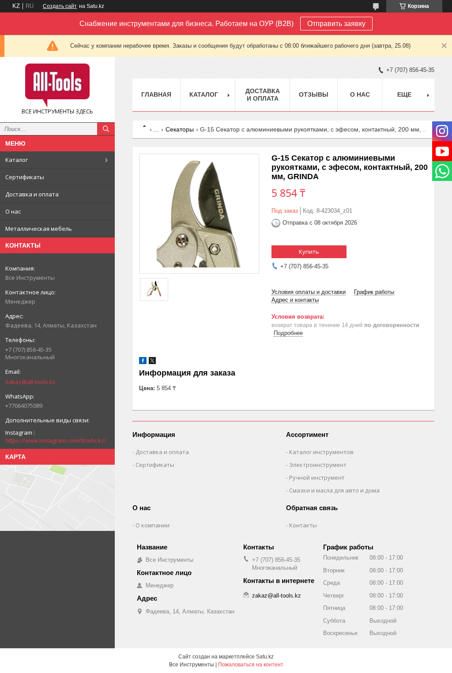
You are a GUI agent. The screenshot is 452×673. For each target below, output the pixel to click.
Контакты (303, 525)
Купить (309, 252)
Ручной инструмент (317, 477)
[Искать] (106, 128)
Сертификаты (24, 177)
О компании (153, 525)
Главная (156, 94)
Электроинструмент (318, 465)
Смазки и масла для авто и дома (334, 490)
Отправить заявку (336, 23)
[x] (152, 362)
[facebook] (143, 362)
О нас (13, 211)
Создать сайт (60, 6)
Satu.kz (265, 657)
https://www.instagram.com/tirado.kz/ (55, 440)
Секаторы (180, 129)
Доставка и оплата (32, 194)
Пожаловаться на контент (250, 665)
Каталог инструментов (321, 452)
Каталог (16, 160)
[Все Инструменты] (57, 86)
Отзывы (313, 94)
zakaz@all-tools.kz (30, 382)
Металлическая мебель (38, 229)
